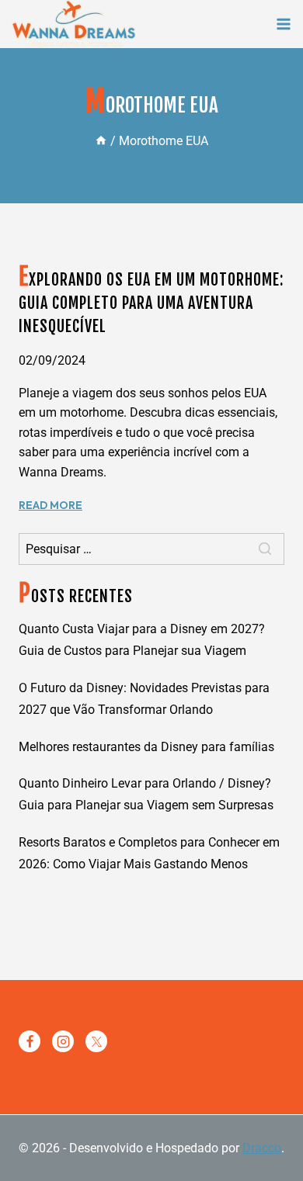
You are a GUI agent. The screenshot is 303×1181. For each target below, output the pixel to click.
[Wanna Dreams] (74, 24)
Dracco (261, 1148)
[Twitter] (96, 1041)
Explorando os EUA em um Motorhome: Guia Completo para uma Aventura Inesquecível (151, 303)
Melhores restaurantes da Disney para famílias (146, 746)
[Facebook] (29, 1041)
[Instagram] (63, 1041)
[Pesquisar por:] (151, 549)
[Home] (101, 140)
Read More (50, 505)
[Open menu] (283, 24)
